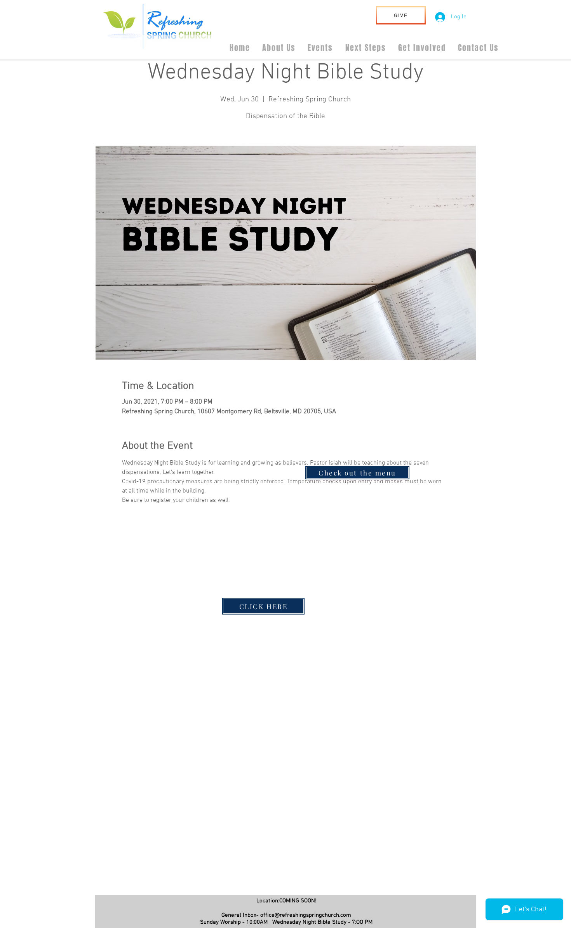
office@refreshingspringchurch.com (305, 915)
